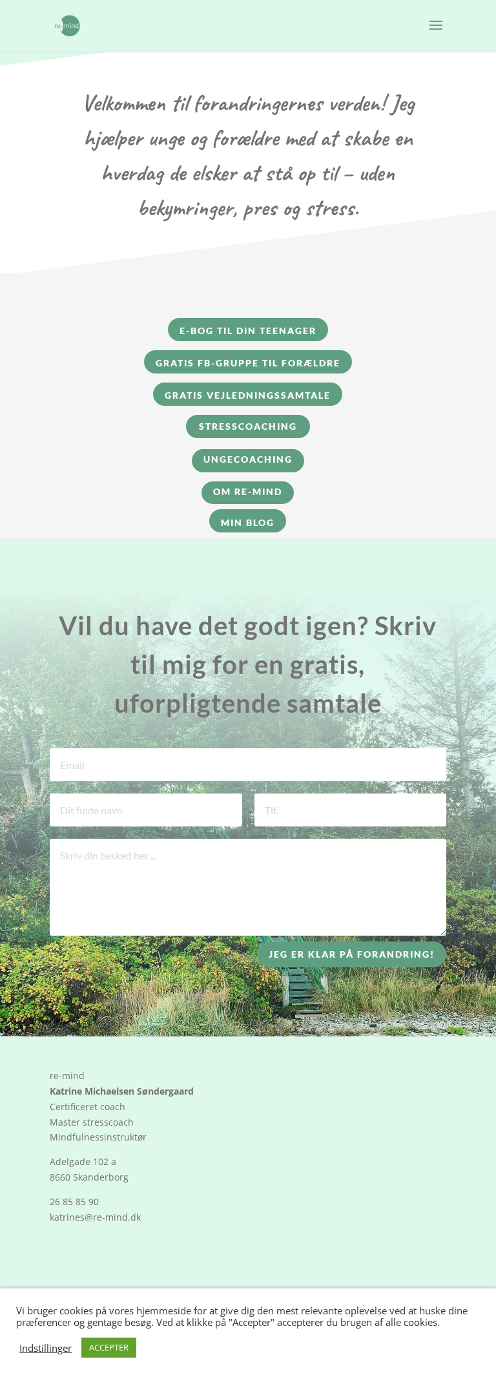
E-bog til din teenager (248, 330)
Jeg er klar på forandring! (352, 954)
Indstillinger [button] (45, 1348)
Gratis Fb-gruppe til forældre (248, 362)
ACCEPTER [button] (109, 1347)
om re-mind (247, 491)
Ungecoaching (248, 459)
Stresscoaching (248, 426)
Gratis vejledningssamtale (248, 395)
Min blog (247, 522)
